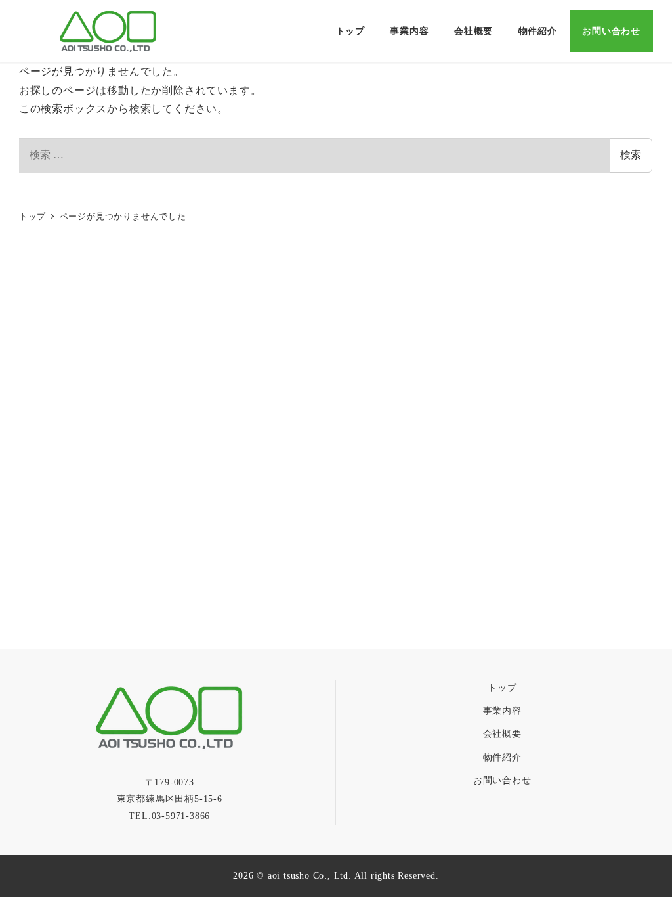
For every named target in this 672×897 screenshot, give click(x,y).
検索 (630, 154)
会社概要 (502, 733)
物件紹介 (502, 757)
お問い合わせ (502, 780)
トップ (502, 687)
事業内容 (502, 710)
